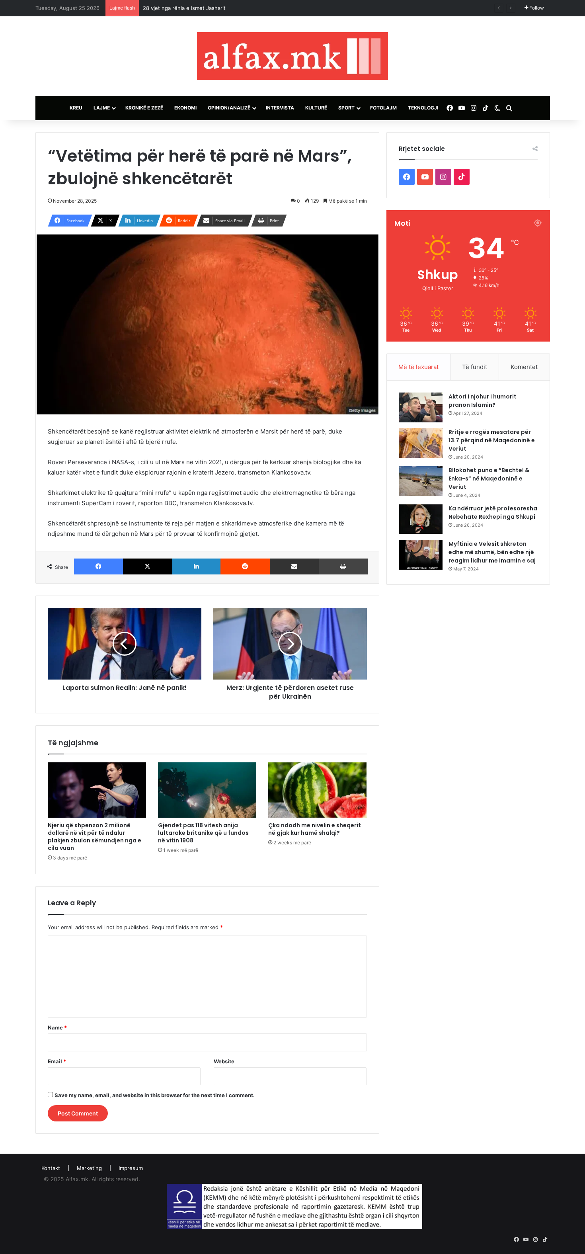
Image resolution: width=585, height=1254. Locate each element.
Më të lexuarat (418, 367)
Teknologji (423, 108)
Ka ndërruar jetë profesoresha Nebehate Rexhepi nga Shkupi (492, 512)
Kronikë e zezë (144, 108)
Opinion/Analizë (229, 108)
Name (57, 1027)
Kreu (76, 108)
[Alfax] (292, 56)
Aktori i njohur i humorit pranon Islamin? (482, 401)
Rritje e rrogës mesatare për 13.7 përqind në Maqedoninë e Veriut (491, 440)
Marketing (89, 1168)
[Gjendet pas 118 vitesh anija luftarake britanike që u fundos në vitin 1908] (207, 790)
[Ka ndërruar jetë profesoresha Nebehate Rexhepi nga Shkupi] (421, 519)
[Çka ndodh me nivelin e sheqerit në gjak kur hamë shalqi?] (317, 790)
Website (224, 1061)
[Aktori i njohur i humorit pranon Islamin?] (421, 407)
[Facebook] (98, 566)
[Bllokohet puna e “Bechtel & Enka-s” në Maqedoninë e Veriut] (421, 481)
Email (57, 1061)
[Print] (343, 566)
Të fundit (474, 367)
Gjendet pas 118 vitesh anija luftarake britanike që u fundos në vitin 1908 (203, 832)
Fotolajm (383, 108)
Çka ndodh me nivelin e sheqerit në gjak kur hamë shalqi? (314, 829)
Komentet (524, 367)
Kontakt (50, 1168)
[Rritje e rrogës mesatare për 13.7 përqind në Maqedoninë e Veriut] (421, 443)
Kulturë (316, 108)
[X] (147, 566)
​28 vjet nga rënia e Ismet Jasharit (184, 8)
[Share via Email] (294, 566)
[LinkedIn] (196, 566)
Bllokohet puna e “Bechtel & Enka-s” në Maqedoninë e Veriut (488, 478)
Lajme (102, 108)
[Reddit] (245, 566)
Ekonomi (185, 108)
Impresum (131, 1168)
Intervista (280, 108)
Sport (346, 108)
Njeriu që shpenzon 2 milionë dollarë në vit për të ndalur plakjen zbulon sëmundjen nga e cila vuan (94, 836)
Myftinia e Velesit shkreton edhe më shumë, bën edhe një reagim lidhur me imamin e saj (492, 552)
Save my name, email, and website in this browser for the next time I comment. (155, 1095)
